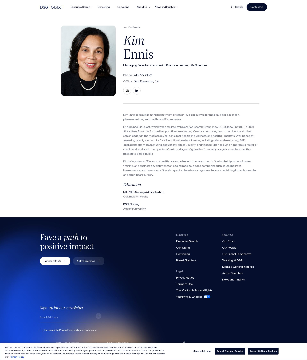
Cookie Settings (202, 351)
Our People (229, 247)
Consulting (104, 7)
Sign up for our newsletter (61, 307)
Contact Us (256, 7)
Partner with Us (52, 261)
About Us (142, 7)
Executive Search (80, 7)
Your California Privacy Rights (194, 290)
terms (93, 330)
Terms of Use (184, 284)
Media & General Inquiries (238, 266)
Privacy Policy (66, 330)
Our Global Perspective (236, 254)
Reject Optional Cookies (230, 351)
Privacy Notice (185, 277)
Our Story (228, 241)
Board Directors (186, 260)
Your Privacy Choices (189, 296)
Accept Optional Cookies (263, 351)
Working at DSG (232, 260)
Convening (123, 7)
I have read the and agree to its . (70, 330)
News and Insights (165, 7)
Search (239, 7)
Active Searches (86, 261)
